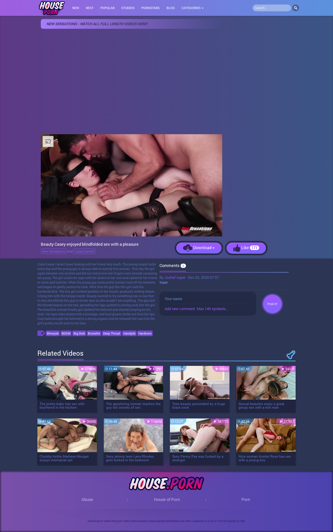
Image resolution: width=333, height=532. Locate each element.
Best (90, 8)
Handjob (129, 333)
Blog (170, 8)
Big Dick (79, 333)
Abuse (87, 499)
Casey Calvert (84, 251)
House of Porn (167, 499)
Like (249, 247)
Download (202, 247)
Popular (107, 8)
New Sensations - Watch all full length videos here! (96, 23)
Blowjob (53, 333)
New (75, 8)
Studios (128, 8)
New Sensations (53, 251)
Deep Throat (111, 333)
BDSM (66, 333)
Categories (191, 8)
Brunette (94, 333)
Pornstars (150, 8)
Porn (245, 499)
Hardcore (145, 333)
